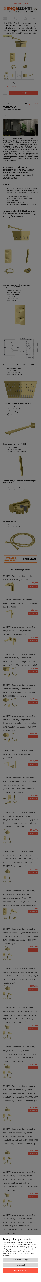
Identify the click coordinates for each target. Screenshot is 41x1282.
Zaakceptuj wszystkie (21, 1270)
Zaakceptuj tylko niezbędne (20, 1259)
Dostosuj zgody (20, 1265)
